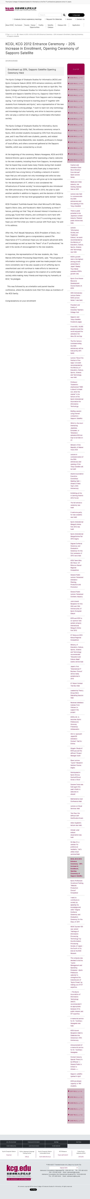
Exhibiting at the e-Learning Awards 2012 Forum (77, 495)
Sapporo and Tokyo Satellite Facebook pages (76, 319)
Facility (41, 25)
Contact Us (81, 19)
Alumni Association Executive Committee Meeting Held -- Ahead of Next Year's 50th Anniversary (77, 481)
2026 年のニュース (76, 78)
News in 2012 (24, 34)
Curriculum (18, 25)
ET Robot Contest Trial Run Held (77, 685)
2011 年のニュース (76, 1091)
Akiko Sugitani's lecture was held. (76, 824)
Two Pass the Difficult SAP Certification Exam (77, 815)
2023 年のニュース (76, 95)
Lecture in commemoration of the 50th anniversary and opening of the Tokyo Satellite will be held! (77, 462)
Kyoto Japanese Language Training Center (27, 1152)
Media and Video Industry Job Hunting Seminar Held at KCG (76, 185)
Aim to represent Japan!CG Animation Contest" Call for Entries (76, 738)
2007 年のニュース (76, 1115)
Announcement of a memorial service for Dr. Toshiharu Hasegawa (77, 1048)
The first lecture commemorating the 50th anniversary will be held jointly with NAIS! (77, 347)
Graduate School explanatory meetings (27, 19)
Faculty (26, 25)
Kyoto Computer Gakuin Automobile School (45, 1152)
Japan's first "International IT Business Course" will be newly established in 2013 (76, 672)
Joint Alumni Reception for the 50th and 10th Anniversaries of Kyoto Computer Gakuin (76, 607)
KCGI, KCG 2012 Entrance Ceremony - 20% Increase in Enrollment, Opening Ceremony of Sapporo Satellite (77, 867)
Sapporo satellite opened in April (76, 1075)
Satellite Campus (50, 26)
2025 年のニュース (76, 83)
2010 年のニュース (76, 1097)
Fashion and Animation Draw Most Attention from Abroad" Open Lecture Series (76, 171)
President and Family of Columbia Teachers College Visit (77, 308)
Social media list (56, 1145)
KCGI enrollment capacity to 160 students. (76, 1083)
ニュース (76, 69)
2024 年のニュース (76, 89)
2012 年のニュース (76, 160)
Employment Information (34, 1142)
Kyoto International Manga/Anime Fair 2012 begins (77, 536)
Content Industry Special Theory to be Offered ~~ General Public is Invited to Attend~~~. (77, 1063)
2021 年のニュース (76, 107)
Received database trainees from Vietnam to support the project (77, 707)
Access (69, 19)
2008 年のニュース (76, 1109)
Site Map (56, 1142)
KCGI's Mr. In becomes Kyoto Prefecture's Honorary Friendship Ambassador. (76, 723)
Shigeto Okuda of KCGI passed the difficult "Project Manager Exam (77, 752)
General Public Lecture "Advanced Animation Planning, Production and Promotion (77, 581)
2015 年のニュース (76, 142)
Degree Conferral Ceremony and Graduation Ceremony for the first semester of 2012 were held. (77, 550)
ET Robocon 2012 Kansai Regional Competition (77, 637)
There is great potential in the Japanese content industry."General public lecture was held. (77, 217)
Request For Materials (54, 19)
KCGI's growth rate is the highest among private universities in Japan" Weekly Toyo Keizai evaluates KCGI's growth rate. (77, 265)
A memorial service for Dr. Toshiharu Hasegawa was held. (77, 1022)
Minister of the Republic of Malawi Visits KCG (77, 447)
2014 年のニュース (76, 148)
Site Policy (78, 1142)
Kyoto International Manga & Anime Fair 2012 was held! (77, 525)
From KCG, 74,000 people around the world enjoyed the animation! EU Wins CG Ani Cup (77, 331)
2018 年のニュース (76, 125)
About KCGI (9, 25)
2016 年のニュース (76, 136)
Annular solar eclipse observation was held (76, 833)
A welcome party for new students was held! (76, 514)
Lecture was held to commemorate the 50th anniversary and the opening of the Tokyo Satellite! (77, 200)
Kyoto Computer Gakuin (9, 1151)
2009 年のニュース (76, 1103)
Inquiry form (64, 1168)
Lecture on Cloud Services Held (76, 807)
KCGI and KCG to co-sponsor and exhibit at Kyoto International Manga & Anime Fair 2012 (76, 624)
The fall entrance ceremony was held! (76, 505)
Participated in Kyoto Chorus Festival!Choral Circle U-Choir (76, 776)
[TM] (19, 1172)
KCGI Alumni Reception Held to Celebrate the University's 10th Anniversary (77, 1035)
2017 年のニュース (76, 130)
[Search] (64, 15)
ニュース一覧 (15, 34)
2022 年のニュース (76, 101)
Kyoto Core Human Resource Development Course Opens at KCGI (77, 283)
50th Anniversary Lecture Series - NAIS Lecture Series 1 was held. (77, 296)
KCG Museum (63, 1151)
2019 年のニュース (76, 119)
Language (76, 15)
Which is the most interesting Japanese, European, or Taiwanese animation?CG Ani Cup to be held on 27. (77, 431)
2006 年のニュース (76, 1121)
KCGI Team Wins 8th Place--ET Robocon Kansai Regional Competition (76, 565)
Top (8, 34)
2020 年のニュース (76, 113)
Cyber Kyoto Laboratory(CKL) (81, 1152)
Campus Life (62, 25)
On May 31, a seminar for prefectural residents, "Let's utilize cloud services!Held (76, 848)
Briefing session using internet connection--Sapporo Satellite (76, 414)
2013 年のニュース (76, 154)
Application (76, 25)
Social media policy (11, 1145)
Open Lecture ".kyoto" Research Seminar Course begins (77, 764)
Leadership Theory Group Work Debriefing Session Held (77, 694)
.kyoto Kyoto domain (34, 1145)
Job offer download (11, 1142)
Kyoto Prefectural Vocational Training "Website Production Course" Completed (77, 887)
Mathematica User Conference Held (77, 800)
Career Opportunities (33, 26)
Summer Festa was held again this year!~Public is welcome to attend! (77, 789)
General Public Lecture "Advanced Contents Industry (77, 594)
